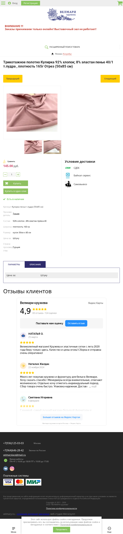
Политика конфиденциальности (61, 508)
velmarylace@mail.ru (14, 454)
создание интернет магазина (33, 513)
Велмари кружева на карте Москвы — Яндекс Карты (61, 423)
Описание (35, 264)
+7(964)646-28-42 (13, 450)
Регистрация (31, 3)
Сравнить (11, 161)
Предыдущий (12, 78)
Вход (14, 3)
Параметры (14, 264)
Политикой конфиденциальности (76, 524)
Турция (16, 214)
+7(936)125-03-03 (13, 443)
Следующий (110, 78)
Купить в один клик (15, 191)
